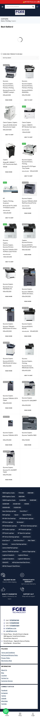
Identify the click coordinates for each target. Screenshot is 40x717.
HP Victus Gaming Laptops (10, 537)
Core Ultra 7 (23, 511)
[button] (28, 100)
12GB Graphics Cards (8, 500)
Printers (5, 88)
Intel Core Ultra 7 (19, 540)
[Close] (38, 1)
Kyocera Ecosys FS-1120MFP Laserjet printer (9, 92)
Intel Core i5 (26, 537)
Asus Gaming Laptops (9, 511)
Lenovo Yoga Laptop (28, 551)
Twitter (3, 696)
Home (3, 21)
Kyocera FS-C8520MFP (29, 400)
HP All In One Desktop (9, 518)
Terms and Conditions (8, 653)
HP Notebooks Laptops (9, 526)
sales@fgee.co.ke (11, 631)
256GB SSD (16, 504)
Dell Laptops (6, 515)
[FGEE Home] (20, 12)
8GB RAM (21, 496)
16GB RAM (33, 500)
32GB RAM (5, 504)
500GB (26, 504)
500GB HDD (6, 507)
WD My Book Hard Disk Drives (21, 562)
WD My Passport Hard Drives (11, 566)
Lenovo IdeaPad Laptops (10, 548)
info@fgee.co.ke (11, 628)
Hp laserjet (20, 522)
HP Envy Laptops (7, 522)
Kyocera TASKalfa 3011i (10, 435)
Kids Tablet (31, 540)
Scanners (6, 203)
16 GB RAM (22, 500)
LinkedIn (3, 698)
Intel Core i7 (6, 540)
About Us (4, 670)
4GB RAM (30, 493)
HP (4, 198)
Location (4, 675)
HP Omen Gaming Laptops (29, 526)
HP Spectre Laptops (24, 533)
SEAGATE (5, 562)
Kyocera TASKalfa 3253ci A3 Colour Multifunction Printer (28, 293)
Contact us (4, 678)
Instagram (4, 693)
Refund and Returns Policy (9, 655)
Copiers (15, 122)
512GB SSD (17, 507)
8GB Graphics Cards (8, 496)
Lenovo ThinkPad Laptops (10, 551)
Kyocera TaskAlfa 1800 (29, 435)
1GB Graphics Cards (8, 493)
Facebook (4, 690)
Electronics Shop (6, 661)
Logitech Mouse (23, 555)
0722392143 (14, 623)
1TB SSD (21, 493)
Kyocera (5, 81)
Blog (2, 673)
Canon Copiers (7, 122)
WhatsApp (4, 701)
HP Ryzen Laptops (8, 533)
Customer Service (7, 681)
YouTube (4, 704)
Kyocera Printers (8, 86)
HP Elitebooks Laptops (26, 518)
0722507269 (14, 626)
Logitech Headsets (8, 555)
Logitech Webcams (24, 559)
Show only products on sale (12, 54)
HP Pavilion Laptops (8, 529)
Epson (16, 515)
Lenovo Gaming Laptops (19, 544)
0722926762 (14, 620)
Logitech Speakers (8, 559)
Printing (8, 21)
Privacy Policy (5, 658)
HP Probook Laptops (25, 529)
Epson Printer (27, 515)
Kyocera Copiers (8, 84)
